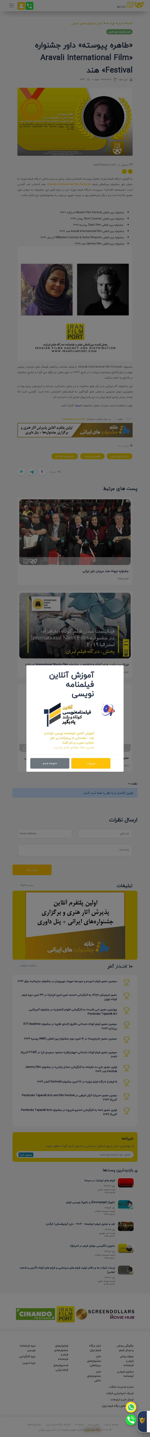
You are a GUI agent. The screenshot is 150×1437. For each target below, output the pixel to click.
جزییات (90, 763)
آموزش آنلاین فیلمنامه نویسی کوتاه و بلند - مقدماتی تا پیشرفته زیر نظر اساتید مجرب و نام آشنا (69, 738)
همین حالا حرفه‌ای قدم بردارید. (74, 747)
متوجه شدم (50, 763)
